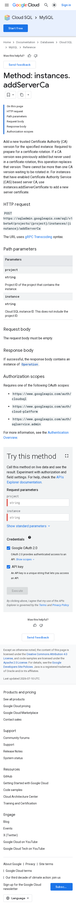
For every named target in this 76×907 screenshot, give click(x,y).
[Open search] (46, 5)
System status (13, 758)
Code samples (12, 790)
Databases (47, 42)
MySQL (46, 17)
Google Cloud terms (19, 870)
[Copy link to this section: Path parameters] (41, 249)
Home (7, 42)
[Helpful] (29, 56)
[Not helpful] (36, 56)
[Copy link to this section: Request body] (34, 329)
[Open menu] (7, 5)
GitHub (7, 776)
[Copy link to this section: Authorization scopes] (49, 376)
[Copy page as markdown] (22, 94)
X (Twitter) (10, 835)
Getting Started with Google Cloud (25, 783)
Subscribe (63, 887)
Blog (6, 821)
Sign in (66, 5)
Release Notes (13, 751)
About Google (12, 864)
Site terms (46, 864)
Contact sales (12, 719)
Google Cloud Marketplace (20, 712)
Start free (15, 28)
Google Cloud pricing (16, 706)
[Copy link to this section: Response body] (37, 350)
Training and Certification (20, 803)
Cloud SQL (22, 17)
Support (8, 744)
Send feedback (20, 65)
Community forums (16, 738)
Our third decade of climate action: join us (33, 877)
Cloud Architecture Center (20, 796)
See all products (14, 699)
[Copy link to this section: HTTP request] (34, 204)
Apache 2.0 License (15, 662)
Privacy (30, 864)
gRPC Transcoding (38, 237)
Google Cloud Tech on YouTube (24, 848)
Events (7, 828)
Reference (29, 47)
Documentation (25, 42)
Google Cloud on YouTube (20, 842)
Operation (30, 364)
